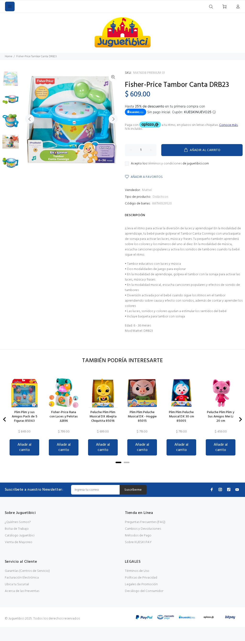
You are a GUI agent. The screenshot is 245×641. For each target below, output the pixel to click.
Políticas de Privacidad (141, 577)
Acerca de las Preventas (22, 591)
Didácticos (160, 197)
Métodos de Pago (138, 535)
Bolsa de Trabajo (17, 529)
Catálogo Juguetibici (19, 535)
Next (113, 119)
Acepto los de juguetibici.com (170, 163)
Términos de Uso (137, 571)
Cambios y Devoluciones (143, 529)
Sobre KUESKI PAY (138, 542)
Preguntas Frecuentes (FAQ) (145, 522)
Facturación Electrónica (22, 577)
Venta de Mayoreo (18, 542)
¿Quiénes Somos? (18, 522)
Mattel (147, 190)
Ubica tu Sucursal (17, 584)
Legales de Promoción (141, 584)
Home (8, 56)
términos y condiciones (165, 163)
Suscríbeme (133, 490)
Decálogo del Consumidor (144, 591)
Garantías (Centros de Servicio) (27, 571)
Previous (29, 119)
